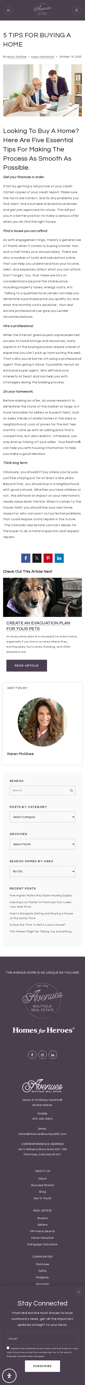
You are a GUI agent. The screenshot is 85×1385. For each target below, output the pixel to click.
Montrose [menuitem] (42, 1264)
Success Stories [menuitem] (42, 1185)
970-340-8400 (42, 1118)
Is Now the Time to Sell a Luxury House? (38, 924)
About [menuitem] (42, 1178)
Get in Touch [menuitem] (43, 1198)
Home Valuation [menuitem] (42, 1237)
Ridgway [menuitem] (42, 1277)
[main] (42, 489)
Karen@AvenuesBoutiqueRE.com (43, 1134)
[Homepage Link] (42, 10)
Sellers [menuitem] (43, 1224)
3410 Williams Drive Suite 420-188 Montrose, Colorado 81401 (42, 1152)
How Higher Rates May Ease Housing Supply (41, 895)
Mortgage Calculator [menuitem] (42, 1244)
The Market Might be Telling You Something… (42, 931)
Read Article (27, 665)
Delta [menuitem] (42, 1270)
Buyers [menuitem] (43, 1218)
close (79, 1292)
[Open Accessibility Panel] (9, 1376)
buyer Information (42, 56)
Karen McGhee (17, 56)
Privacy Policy (52, 1356)
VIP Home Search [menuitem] (42, 1231)
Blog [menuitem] (42, 1191)
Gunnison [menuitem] (42, 1283)
